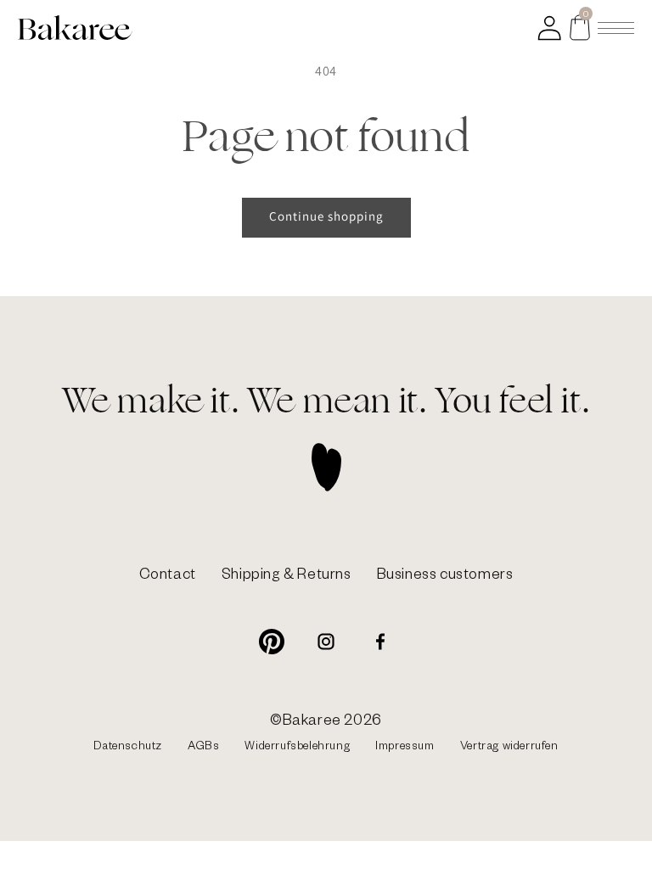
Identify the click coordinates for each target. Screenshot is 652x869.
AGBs (203, 748)
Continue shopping (326, 216)
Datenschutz (127, 748)
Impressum (404, 748)
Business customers (445, 577)
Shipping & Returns (286, 577)
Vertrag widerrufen (509, 748)
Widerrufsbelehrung (297, 748)
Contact (167, 577)
